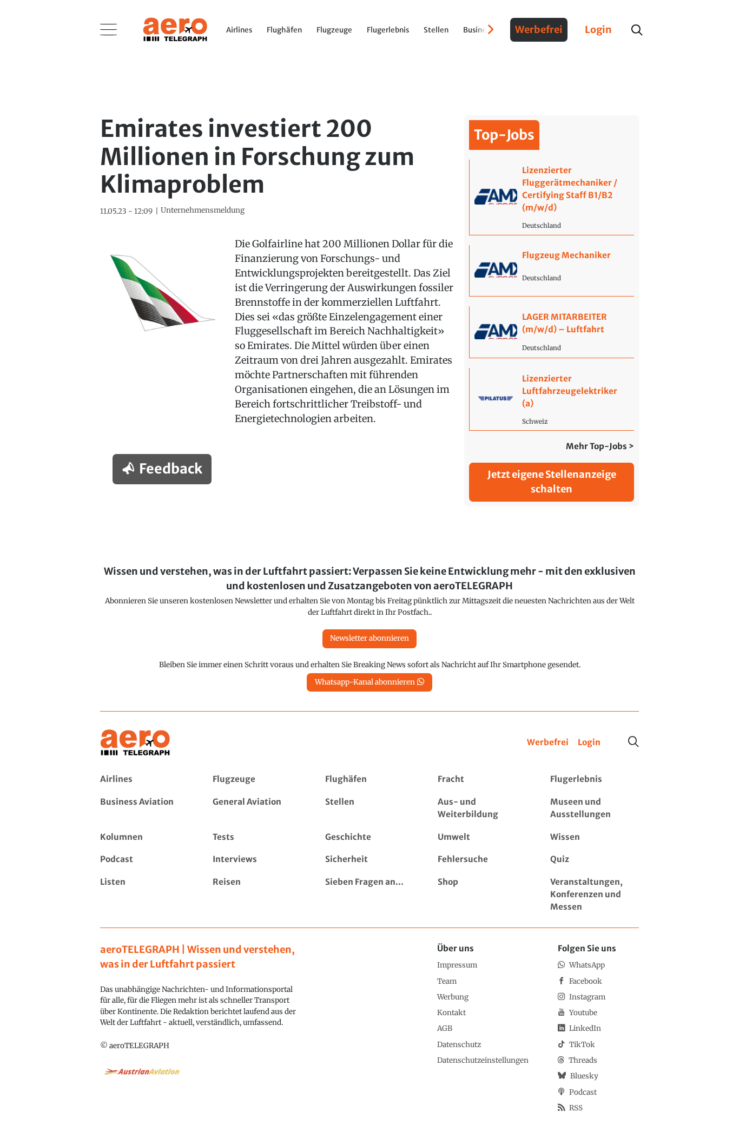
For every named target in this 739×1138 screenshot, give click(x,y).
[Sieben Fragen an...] (369, 894)
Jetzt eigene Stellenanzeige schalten (551, 481)
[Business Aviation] (144, 808)
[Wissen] (594, 837)
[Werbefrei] (548, 742)
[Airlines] (144, 779)
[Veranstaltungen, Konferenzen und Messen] (594, 894)
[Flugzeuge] (257, 779)
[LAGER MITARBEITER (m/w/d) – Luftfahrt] (552, 332)
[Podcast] (144, 859)
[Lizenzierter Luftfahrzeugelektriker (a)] (552, 399)
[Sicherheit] (369, 859)
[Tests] (257, 837)
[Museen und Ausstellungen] (594, 808)
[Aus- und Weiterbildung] (482, 808)
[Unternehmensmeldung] (203, 210)
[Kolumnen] (144, 837)
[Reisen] (257, 894)
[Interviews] (257, 859)
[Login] (589, 742)
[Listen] (144, 894)
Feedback (170, 468)
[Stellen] (369, 808)
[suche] (636, 30)
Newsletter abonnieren (369, 638)
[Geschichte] (369, 837)
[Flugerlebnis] (594, 779)
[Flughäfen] (369, 779)
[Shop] (482, 894)
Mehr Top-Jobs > (600, 446)
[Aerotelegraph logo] (175, 29)
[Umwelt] (482, 837)
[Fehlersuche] (482, 859)
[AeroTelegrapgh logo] (135, 742)
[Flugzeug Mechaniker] (552, 271)
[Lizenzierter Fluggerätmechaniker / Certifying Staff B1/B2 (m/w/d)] (552, 197)
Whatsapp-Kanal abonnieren (365, 682)
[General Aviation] (257, 808)
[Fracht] (482, 779)
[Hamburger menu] (108, 30)
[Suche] (633, 741)
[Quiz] (594, 859)
